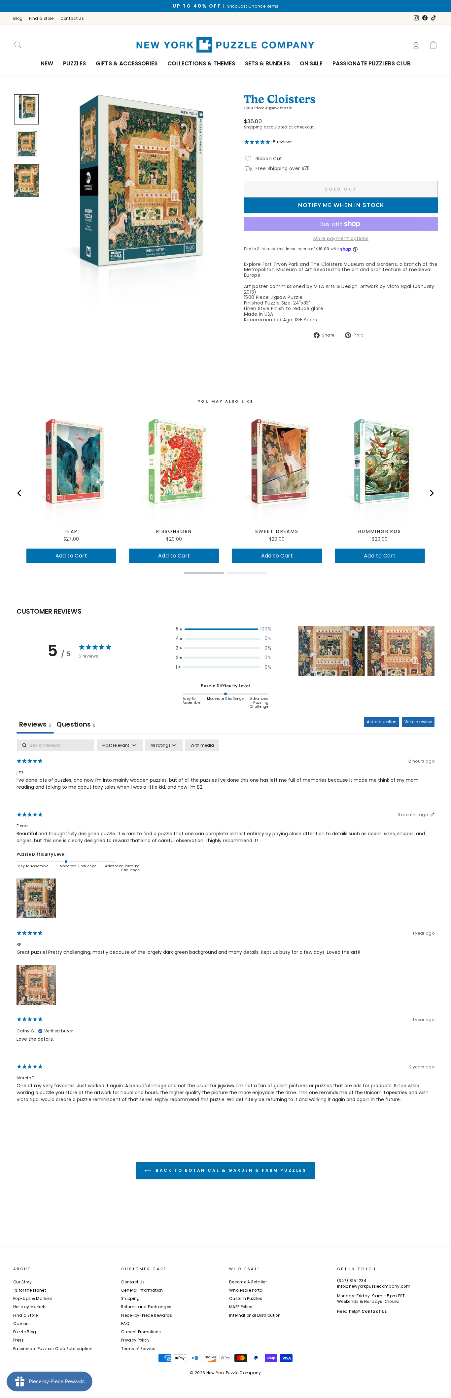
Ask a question (382, 722)
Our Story (22, 1282)
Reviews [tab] (35, 724)
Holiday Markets (30, 1306)
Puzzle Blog (24, 1332)
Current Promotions (141, 1332)
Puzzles (74, 63)
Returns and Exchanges (146, 1306)
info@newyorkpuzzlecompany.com (373, 1286)
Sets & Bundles (267, 63)
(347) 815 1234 (351, 1280)
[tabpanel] (225, 927)
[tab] (76, 725)
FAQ (125, 1323)
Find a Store (41, 18)
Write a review (418, 722)
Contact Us (72, 18)
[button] (223, 629)
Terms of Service (138, 1348)
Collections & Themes (201, 63)
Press (18, 1340)
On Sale (311, 63)
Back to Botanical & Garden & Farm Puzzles (230, 1170)
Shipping (253, 127)
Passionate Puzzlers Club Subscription (52, 1348)
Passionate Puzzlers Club (371, 63)
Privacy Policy (135, 1340)
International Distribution (255, 1315)
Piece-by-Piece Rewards (146, 1315)
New (47, 63)
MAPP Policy (241, 1306)
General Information (142, 1290)
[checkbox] (202, 745)
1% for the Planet (29, 1290)
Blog (17, 18)
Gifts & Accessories (126, 63)
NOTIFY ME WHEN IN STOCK (341, 205)
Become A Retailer (248, 1282)
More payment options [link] (340, 238)
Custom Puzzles (245, 1298)
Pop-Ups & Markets (32, 1298)
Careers (21, 1323)
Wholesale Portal (246, 1290)
